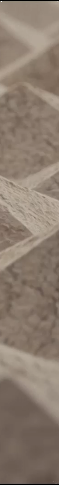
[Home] (5, 1)
